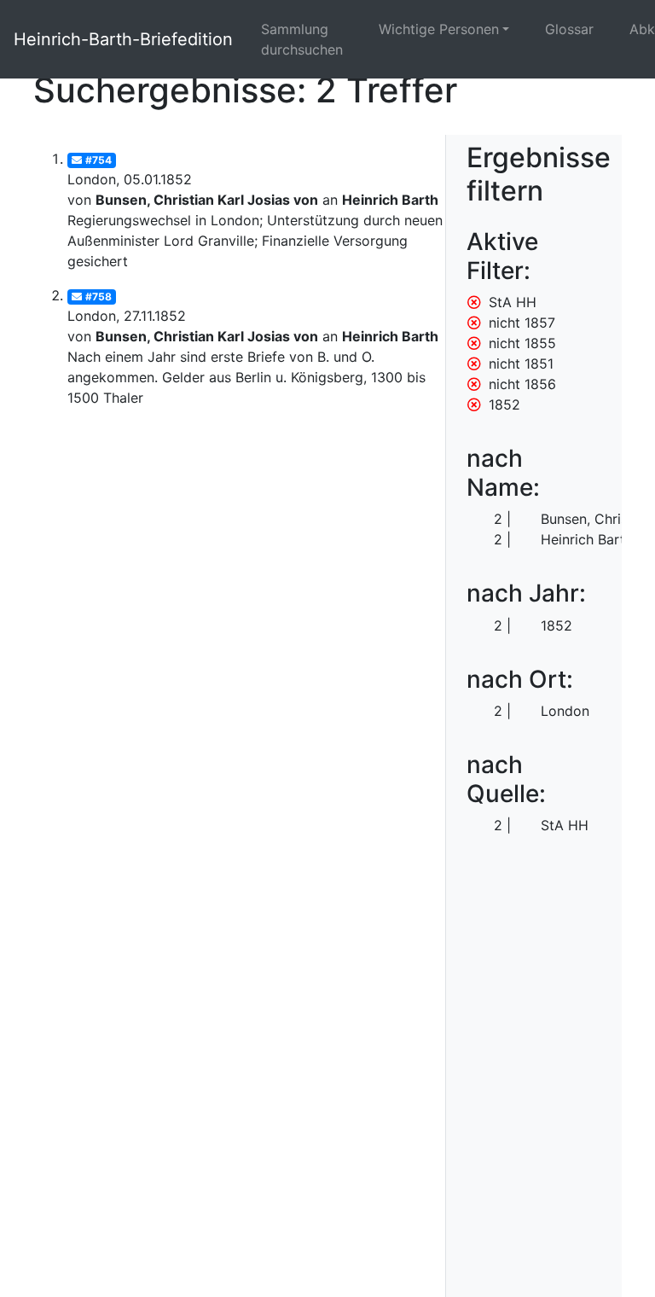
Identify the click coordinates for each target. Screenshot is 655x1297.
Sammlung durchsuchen (302, 39)
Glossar (569, 29)
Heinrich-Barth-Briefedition (123, 39)
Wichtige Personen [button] (439, 29)
